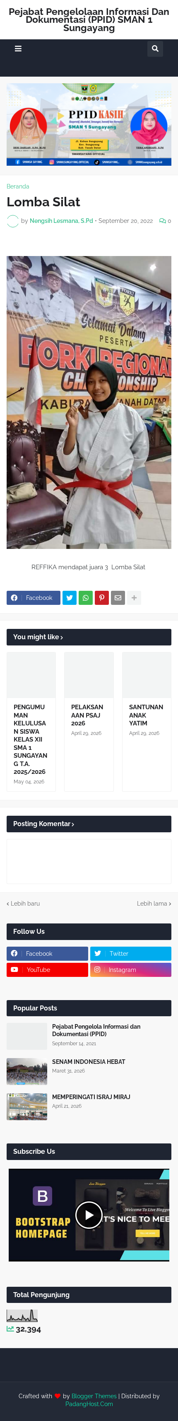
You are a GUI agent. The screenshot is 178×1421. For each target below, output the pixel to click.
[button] (18, 48)
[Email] (118, 598)
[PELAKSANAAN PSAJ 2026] (89, 675)
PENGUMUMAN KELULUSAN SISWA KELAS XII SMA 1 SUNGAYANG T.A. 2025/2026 (30, 739)
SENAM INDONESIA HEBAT (88, 1061)
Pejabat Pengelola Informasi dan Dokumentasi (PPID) (96, 1030)
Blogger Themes (94, 1396)
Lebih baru (25, 903)
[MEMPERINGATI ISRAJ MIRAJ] (27, 1106)
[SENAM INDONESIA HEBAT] (27, 1071)
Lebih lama (152, 903)
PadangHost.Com (89, 1404)
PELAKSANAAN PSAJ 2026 (87, 715)
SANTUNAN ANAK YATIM (146, 715)
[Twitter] (70, 598)
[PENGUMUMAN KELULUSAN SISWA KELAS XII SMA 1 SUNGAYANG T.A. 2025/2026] (31, 675)
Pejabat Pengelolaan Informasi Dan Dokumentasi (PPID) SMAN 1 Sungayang (89, 19)
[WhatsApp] (86, 598)
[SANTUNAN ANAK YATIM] (147, 675)
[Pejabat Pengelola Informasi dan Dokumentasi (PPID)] (27, 1036)
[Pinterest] (102, 598)
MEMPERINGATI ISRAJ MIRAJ (91, 1097)
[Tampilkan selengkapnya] (134, 598)
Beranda (18, 186)
